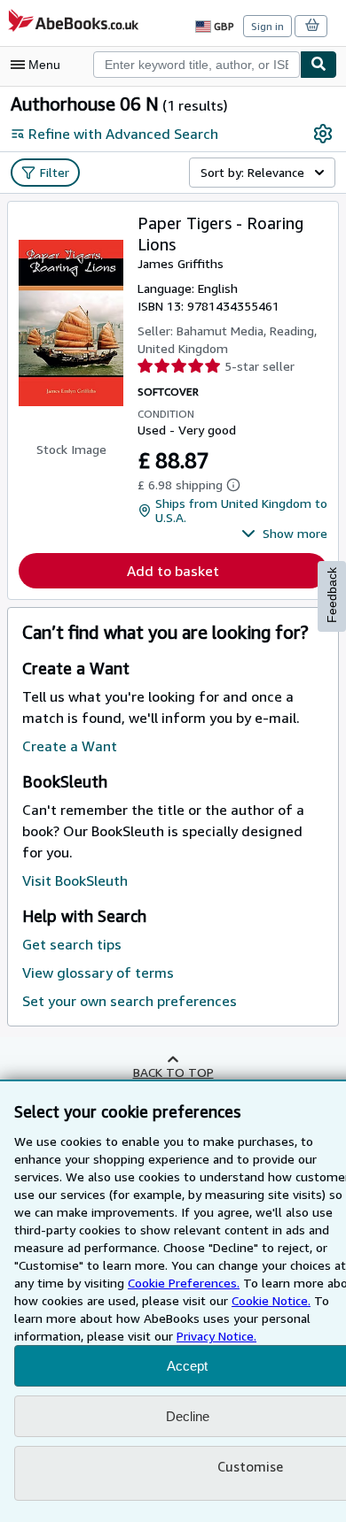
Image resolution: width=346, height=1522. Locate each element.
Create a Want (69, 746)
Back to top (173, 1072)
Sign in (267, 26)
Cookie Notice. (271, 1300)
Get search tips (72, 944)
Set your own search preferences (129, 1001)
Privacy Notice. (216, 1335)
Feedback (332, 595)
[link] (322, 133)
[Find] (318, 64)
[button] (284, 533)
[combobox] (196, 64)
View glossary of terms (98, 972)
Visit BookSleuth (75, 880)
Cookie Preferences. (184, 1282)
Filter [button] (54, 172)
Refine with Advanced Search (123, 133)
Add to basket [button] (173, 571)
